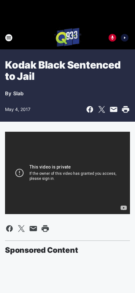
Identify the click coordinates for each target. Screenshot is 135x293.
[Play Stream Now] (124, 37)
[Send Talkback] (112, 37)
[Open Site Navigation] (9, 37)
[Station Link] (67, 38)
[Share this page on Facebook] (89, 109)
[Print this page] (125, 109)
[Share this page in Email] (113, 109)
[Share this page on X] (101, 109)
